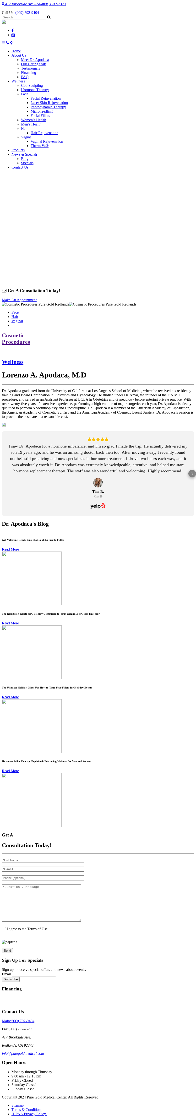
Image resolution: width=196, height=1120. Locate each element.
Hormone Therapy (35, 90)
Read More (10, 549)
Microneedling (42, 111)
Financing (28, 73)
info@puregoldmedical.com (23, 1053)
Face (24, 94)
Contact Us (19, 167)
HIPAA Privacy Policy (29, 1114)
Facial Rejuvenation (46, 98)
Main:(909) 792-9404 (18, 1021)
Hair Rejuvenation (44, 133)
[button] (4, 473)
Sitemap (18, 1105)
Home (16, 51)
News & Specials (24, 154)
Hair (24, 128)
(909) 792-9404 (27, 13)
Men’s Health (31, 124)
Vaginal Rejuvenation (47, 141)
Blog (24, 159)
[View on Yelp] (98, 482)
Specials (27, 163)
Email (6, 974)
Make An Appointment (19, 300)
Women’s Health (33, 120)
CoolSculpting (32, 85)
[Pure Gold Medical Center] (4, 22)
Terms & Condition (26, 1110)
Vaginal (27, 137)
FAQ (25, 77)
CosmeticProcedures (16, 338)
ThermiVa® (40, 146)
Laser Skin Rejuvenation (49, 103)
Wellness (18, 81)
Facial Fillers (40, 116)
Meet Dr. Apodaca (35, 60)
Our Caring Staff (33, 64)
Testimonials (30, 68)
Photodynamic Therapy (48, 107)
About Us (18, 55)
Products (18, 150)
